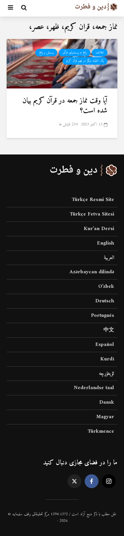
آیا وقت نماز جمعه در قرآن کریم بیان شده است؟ (64, 106)
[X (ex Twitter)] (74, 481)
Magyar (105, 416)
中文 (108, 330)
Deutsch (104, 301)
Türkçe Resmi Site (93, 200)
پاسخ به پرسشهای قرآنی (74, 52)
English (105, 243)
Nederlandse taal (94, 387)
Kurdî (107, 359)
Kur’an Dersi (99, 228)
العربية (109, 257)
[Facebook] (92, 481)
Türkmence (101, 431)
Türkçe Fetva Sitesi (92, 214)
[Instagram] (109, 481)
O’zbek (106, 286)
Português (102, 315)
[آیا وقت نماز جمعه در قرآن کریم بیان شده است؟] (62, 63)
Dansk (106, 402)
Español (104, 344)
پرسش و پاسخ (46, 52)
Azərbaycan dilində (91, 272)
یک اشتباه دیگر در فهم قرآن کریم (85, 61)
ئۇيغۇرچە (106, 373)
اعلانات (100, 52)
